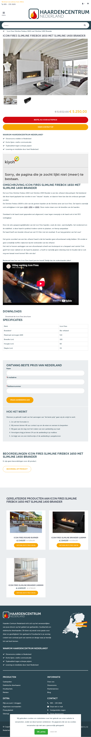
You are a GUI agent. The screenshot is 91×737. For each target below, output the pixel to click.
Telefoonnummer (14, 386)
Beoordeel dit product (17, 469)
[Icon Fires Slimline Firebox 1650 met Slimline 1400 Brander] (10, 101)
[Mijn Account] (83, 4)
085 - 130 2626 (10, 4)
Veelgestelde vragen (58, 710)
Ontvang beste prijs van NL (26, 545)
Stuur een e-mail (56, 707)
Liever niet (53, 731)
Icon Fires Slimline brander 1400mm (26, 585)
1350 (30, 207)
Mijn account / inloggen (12, 703)
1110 (26, 207)
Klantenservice (52, 689)
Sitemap (6, 714)
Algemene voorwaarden (12, 707)
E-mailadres (11, 377)
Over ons (50, 682)
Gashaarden (7, 682)
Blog (49, 692)
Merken (6, 692)
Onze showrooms (57, 714)
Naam (8, 369)
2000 (37, 207)
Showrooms (52, 685)
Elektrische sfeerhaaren (11, 685)
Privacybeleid (8, 710)
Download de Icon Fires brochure (18, 317)
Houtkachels (7, 689)
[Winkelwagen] (88, 4)
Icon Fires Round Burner (26, 538)
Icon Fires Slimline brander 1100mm (68, 538)
